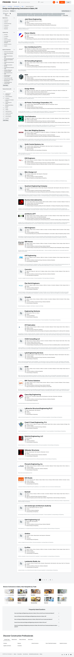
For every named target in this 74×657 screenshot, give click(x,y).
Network (14, 2)
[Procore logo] (7, 2)
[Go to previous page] (36, 580)
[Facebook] (64, 654)
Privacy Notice (19, 654)
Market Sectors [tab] (14, 639)
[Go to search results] (13, 91)
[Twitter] (66, 654)
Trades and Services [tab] (22, 639)
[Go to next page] (52, 580)
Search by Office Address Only (7, 14)
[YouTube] (70, 654)
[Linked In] (62, 654)
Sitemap (41, 654)
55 (50, 579)
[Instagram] (68, 654)
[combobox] (46, 2)
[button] (3, 20)
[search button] (54, 2)
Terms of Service (25, 654)
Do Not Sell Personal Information (34, 654)
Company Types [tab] (7, 639)
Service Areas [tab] (30, 639)
